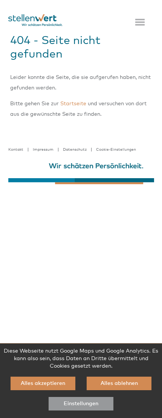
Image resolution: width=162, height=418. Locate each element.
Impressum (43, 149)
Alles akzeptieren (43, 383)
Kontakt (15, 149)
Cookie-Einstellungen (116, 149)
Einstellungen (81, 403)
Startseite (73, 103)
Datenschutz (75, 149)
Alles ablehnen (119, 383)
